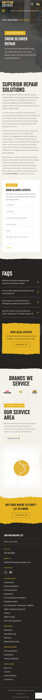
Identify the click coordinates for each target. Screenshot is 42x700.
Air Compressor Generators (15, 597)
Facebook (6, 572)
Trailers (7, 613)
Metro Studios (24, 697)
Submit (8, 248)
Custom (7, 672)
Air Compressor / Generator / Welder (18, 605)
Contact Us (19, 344)
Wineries (7, 637)
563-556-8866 (12, 174)
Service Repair (13, 20)
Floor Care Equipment (12, 620)
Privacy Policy (21, 694)
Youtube (10, 572)
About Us (7, 668)
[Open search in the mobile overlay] (24, 11)
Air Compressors (10, 590)
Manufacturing (10, 634)
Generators (8, 594)
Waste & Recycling (11, 641)
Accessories (9, 582)
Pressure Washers (11, 586)
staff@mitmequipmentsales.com (17, 562)
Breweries (8, 630)
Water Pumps (9, 617)
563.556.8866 (9, 553)
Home (4, 20)
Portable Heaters (11, 601)
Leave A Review (10, 675)
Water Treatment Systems (14, 609)
